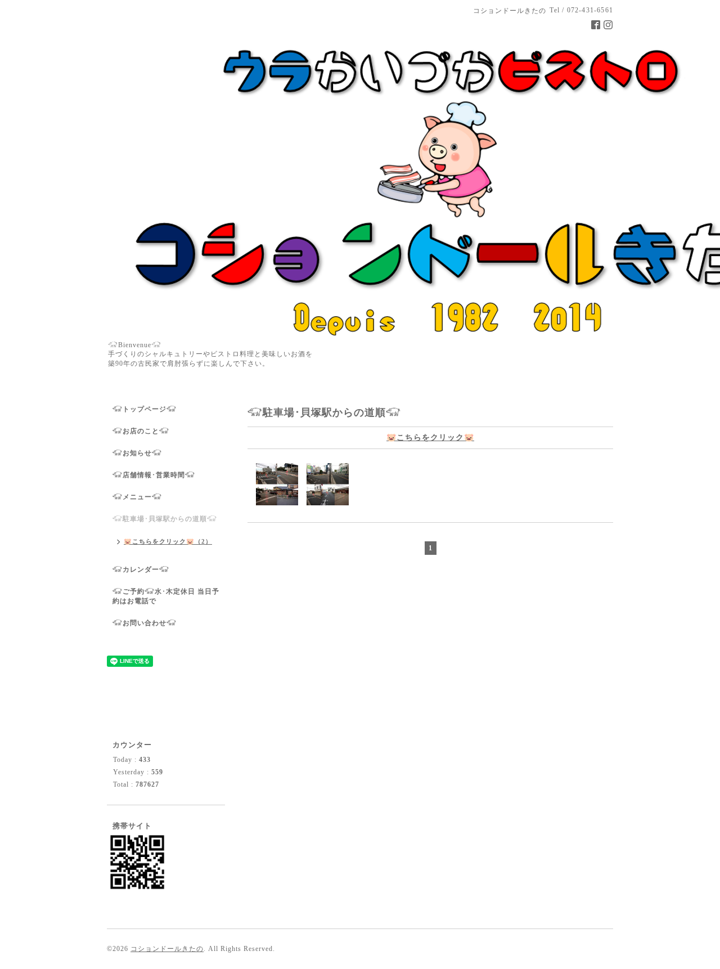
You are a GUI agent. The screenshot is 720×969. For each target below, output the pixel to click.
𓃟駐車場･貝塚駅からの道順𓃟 (164, 519)
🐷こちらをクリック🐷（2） (168, 541)
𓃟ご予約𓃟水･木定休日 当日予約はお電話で (165, 596)
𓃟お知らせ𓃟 (137, 453)
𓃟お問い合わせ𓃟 (144, 623)
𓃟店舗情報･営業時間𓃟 (153, 475)
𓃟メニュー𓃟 (137, 497)
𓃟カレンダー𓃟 (140, 569)
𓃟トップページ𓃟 (144, 409)
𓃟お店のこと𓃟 (140, 431)
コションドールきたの (167, 949)
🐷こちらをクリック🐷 (430, 437)
